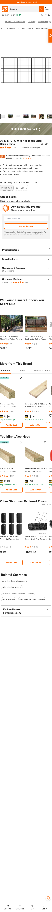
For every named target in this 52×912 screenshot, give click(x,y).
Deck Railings (44, 21)
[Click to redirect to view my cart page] (46, 8)
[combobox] (24, 9)
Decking (31, 21)
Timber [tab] (22, 370)
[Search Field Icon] (41, 9)
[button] (26, 249)
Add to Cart (11, 425)
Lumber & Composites (15, 21)
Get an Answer (26, 226)
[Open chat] (50, 36)
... (1, 22)
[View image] (2, 116)
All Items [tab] (5, 370)
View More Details (11, 174)
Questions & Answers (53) (30, 147)
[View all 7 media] (49, 116)
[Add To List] (42, 144)
